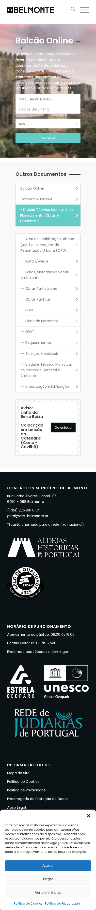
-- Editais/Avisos (34, 261)
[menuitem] (70, 10)
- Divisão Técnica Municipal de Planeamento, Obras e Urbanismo (46, 215)
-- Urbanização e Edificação (44, 386)
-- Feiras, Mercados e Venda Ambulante (44, 275)
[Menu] (82, 10)
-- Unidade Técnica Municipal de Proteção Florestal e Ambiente (46, 370)
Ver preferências (48, 892)
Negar (48, 879)
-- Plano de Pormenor (39, 320)
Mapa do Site (18, 773)
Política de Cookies (28, 903)
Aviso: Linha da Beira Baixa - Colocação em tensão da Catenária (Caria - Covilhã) (32, 427)
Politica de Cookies (23, 781)
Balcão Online (32, 188)
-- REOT (27, 331)
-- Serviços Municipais (39, 353)
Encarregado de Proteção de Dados (37, 798)
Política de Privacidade (62, 903)
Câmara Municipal (36, 199)
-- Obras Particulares (38, 288)
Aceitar (48, 865)
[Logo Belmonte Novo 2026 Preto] (39, 10)
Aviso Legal (16, 807)
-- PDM (26, 310)
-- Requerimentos (36, 342)
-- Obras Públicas (35, 299)
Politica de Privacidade (26, 790)
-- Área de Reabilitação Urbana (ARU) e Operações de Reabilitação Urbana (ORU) (47, 244)
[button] (88, 815)
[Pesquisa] (70, 10)
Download (63, 427)
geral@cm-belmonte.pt (27, 515)
